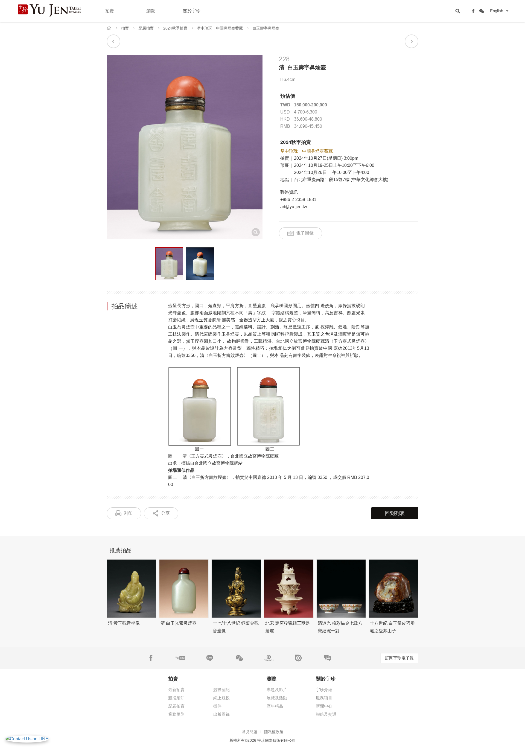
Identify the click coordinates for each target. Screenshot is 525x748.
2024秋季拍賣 (175, 28)
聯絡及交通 (326, 714)
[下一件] (411, 41)
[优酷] (268, 658)
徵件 (217, 706)
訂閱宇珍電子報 (399, 658)
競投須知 (176, 697)
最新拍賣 (176, 689)
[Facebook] (472, 11)
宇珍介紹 (324, 689)
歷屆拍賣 (146, 28)
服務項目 (324, 697)
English (496, 10)
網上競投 (221, 697)
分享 (165, 513)
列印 (128, 513)
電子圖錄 (305, 233)
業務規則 (176, 714)
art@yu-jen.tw (293, 206)
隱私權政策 (273, 732)
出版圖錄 (221, 714)
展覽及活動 (277, 697)
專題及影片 (277, 689)
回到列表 (395, 513)
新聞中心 (324, 706)
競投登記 (221, 689)
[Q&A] (327, 658)
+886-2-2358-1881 (298, 199)
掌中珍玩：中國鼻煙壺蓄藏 (220, 28)
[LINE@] (209, 658)
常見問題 (249, 732)
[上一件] (113, 41)
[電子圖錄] (298, 658)
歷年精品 (275, 706)
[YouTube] (180, 658)
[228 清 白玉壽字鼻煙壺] (169, 264)
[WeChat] (480, 11)
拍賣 (125, 28)
